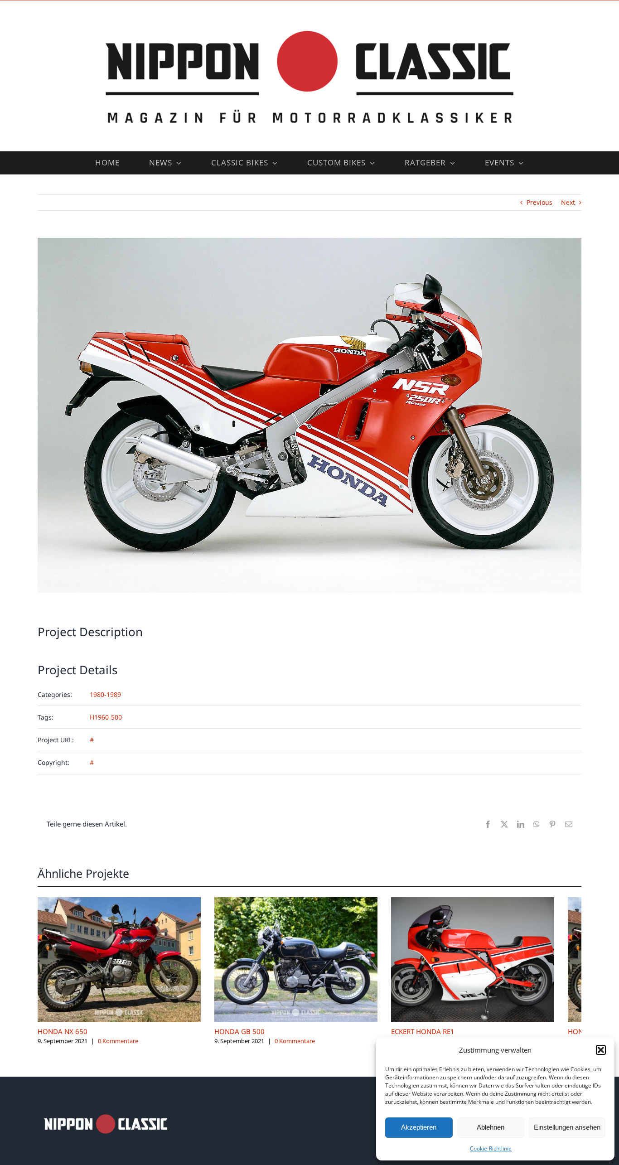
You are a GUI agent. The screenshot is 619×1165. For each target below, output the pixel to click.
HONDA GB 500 (248, 1038)
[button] (600, 1049)
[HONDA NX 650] (124, 901)
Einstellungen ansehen (567, 1127)
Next (568, 202)
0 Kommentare (118, 1048)
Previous (539, 202)
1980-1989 (105, 694)
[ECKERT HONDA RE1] (495, 901)
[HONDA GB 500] (309, 901)
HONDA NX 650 (62, 1038)
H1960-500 (106, 717)
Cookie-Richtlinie (491, 1148)
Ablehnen (490, 1127)
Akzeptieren (418, 1127)
